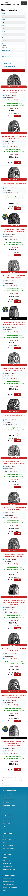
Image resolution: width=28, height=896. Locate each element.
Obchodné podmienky (8, 881)
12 (17, 781)
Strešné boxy (5, 842)
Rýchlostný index (7, 56)
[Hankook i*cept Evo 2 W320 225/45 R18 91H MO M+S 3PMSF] (14, 404)
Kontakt (4, 890)
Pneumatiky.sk (8, 3)
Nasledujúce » (6, 784)
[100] (13, 53)
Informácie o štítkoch (7, 866)
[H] (13, 60)
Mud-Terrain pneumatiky (8, 805)
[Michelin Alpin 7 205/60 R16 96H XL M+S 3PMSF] (14, 79)
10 (9, 781)
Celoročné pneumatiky (8, 799)
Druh (3, 13)
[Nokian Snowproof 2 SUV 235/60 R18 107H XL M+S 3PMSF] (14, 684)
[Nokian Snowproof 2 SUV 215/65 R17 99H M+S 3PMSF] (14, 638)
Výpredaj (13, 318)
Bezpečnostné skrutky (8, 845)
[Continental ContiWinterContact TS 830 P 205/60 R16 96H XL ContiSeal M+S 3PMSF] (14, 589)
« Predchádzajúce (7, 777)
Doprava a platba (7, 878)
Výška (4, 31)
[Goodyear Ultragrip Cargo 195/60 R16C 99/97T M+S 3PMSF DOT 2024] (14, 311)
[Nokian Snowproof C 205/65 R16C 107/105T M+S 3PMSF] (14, 265)
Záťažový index (6, 50)
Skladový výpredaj (13, 86)
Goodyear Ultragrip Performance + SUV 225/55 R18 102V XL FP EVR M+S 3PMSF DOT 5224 (14, 743)
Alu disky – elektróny (7, 821)
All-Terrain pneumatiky (8, 802)
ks (11, 115)
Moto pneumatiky (6, 815)
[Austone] (13, 47)
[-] (13, 52)
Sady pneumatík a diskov (9, 827)
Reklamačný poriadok (8, 884)
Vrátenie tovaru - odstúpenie (9, 887)
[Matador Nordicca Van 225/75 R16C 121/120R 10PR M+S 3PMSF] (14, 357)
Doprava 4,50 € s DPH (14, 113)
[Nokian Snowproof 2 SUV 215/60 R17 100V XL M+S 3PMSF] (14, 126)
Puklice (4, 836)
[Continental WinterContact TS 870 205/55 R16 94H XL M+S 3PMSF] (14, 450)
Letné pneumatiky (7, 793)
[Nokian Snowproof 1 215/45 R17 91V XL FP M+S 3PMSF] (14, 497)
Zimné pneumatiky (7, 796)
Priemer (4, 38)
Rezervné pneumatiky (8, 818)
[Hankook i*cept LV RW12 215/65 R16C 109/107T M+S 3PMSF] (14, 543)
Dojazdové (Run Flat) (9, 66)
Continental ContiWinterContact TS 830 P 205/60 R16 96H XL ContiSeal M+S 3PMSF (14, 602)
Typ (3, 19)
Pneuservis (5, 857)
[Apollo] (13, 45)
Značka (4, 44)
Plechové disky (6, 824)
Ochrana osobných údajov (9, 869)
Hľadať (14, 70)
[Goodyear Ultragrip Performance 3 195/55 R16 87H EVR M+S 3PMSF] (14, 218)
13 (21, 781)
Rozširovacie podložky (8, 848)
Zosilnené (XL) (8, 63)
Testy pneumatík (6, 860)
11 (13, 781)
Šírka (3, 25)
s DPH (14, 111)
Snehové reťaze (6, 839)
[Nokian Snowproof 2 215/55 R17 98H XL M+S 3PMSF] (14, 172)
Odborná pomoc (6, 863)
